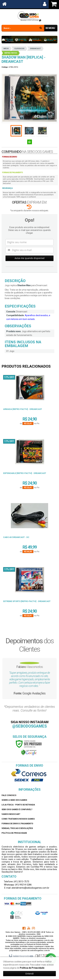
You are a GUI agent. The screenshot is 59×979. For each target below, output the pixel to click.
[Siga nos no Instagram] (33, 929)
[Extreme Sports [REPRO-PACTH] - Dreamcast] (29, 581)
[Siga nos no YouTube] (28, 929)
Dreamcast (35, 49)
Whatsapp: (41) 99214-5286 (17, 884)
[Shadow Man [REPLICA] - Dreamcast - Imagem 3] (42, 130)
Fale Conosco (9, 795)
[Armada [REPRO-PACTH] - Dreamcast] (29, 388)
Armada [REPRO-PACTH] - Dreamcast (22, 409)
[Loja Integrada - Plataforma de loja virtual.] (20, 956)
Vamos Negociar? (11, 814)
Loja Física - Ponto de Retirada (18, 805)
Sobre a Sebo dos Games (14, 800)
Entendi (29, 973)
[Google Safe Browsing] (29, 752)
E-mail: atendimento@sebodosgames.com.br (26, 888)
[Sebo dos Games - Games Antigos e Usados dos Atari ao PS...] (29, 16)
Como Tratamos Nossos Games (18, 819)
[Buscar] (40, 28)
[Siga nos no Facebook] (24, 929)
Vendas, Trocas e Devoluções (17, 828)
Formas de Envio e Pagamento (17, 824)
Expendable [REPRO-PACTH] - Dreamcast (24, 473)
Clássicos (19, 49)
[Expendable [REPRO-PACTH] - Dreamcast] (29, 452)
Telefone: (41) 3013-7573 (16, 881)
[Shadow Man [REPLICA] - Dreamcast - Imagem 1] (16, 130)
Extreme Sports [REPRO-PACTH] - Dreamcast (27, 601)
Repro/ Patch (10, 53)
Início (6, 49)
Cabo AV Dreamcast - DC (16, 537)
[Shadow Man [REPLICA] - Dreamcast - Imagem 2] (29, 130)
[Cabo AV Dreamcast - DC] (29, 517)
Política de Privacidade (14, 833)
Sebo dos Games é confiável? (17, 809)
